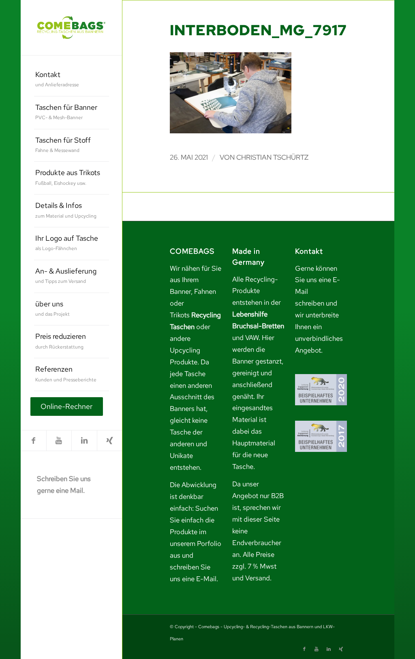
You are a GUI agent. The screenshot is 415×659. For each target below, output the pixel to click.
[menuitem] (71, 80)
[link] (71, 27)
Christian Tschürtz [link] (272, 157)
